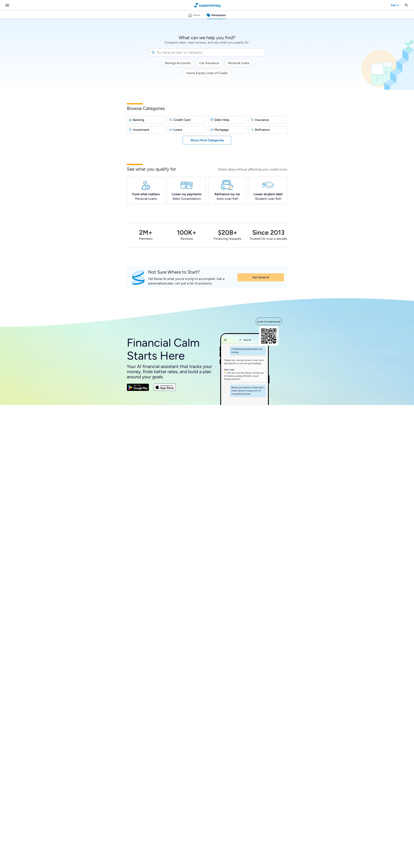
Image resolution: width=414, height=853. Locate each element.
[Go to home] (207, 5)
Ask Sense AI (260, 277)
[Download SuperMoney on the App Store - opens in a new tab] (165, 388)
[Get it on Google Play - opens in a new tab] (138, 388)
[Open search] (406, 5)
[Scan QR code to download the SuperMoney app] (268, 336)
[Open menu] (7, 5)
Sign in (395, 5)
